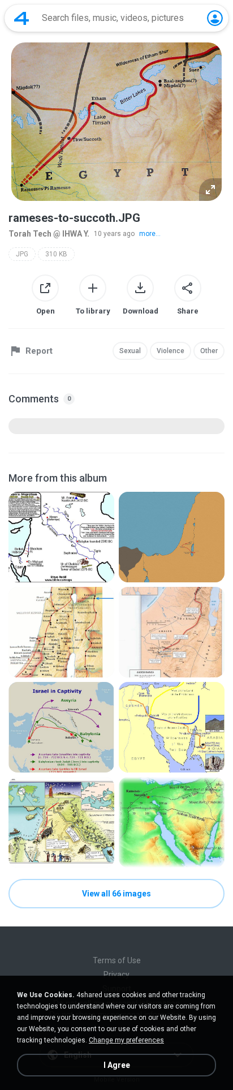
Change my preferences (126, 1040)
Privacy (116, 974)
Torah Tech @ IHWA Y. (48, 233)
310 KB (56, 254)
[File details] (61, 537)
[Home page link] (21, 18)
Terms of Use (117, 960)
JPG (22, 254)
